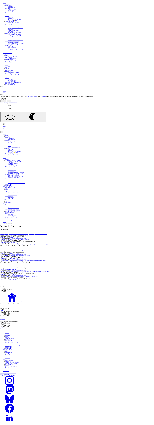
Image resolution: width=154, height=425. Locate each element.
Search (4, 92)
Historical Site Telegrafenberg (13, 22)
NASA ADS (16, 237)
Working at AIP (8, 71)
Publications (7, 8)
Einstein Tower (10, 17)
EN (3, 124)
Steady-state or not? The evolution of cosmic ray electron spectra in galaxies (14, 239)
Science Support (8, 45)
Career (4, 69)
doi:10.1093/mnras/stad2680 (5, 263)
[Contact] (2, 310)
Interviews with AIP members (13, 72)
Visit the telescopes (9, 61)
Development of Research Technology (12, 41)
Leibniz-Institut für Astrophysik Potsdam (8, 373)
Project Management (12, 47)
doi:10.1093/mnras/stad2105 (5, 269)
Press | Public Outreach (7, 53)
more (2, 86)
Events (6, 55)
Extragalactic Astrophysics (10, 33)
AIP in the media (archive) (13, 58)
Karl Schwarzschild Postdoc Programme (13, 82)
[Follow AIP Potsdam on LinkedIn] (9, 421)
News (6, 54)
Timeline (9, 13)
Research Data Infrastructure (13, 42)
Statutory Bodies (11, 6)
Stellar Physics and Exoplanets (13, 30)
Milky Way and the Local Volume (14, 34)
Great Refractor (11, 18)
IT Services (10, 48)
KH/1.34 (5, 283)
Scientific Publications (12, 9)
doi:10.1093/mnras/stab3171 (5, 274)
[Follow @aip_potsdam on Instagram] (9, 384)
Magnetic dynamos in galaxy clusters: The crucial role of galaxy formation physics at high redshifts (19, 250)
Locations (7, 16)
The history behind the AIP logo (14, 15)
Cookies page (43, 96)
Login (4, 89)
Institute (4, 3)
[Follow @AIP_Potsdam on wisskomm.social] (9, 393)
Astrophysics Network (12, 81)
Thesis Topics (10, 79)
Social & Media (5, 99)
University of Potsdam (12, 80)
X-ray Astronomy (11, 37)
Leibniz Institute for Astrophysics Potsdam (8, 102)
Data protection (6, 371)
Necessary (4, 98)
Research (4, 25)
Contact (4, 91)
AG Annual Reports (11, 11)
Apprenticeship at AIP (9, 76)
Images (6, 65)
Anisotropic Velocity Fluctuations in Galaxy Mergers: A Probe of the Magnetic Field (16, 255)
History (6, 12)
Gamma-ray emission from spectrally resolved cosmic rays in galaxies (13, 265)
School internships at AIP (12, 60)
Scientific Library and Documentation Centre (16, 49)
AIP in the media (8, 57)
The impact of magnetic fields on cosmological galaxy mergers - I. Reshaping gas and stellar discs (18, 276)
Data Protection (3, 320)
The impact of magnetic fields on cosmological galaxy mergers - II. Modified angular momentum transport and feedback (23, 260)
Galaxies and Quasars (12, 36)
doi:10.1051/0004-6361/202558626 (7, 237)
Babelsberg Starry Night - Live (13, 56)
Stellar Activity (10, 31)
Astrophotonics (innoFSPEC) (13, 44)
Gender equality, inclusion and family (12, 73)
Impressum (2, 319)
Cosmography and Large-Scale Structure (15, 40)
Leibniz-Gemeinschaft (4, 374)
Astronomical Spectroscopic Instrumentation (16, 43)
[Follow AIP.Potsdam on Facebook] (9, 412)
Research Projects (8, 50)
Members (7, 4)
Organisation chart (11, 7)
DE (3, 123)
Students (7, 78)
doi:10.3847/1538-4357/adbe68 (6, 258)
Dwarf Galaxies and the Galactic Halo (15, 35)
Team (6, 67)
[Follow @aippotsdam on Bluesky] (9, 403)
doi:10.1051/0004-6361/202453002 (7, 247)
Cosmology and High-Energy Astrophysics (16, 38)
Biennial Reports (11, 10)
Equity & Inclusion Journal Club (14, 74)
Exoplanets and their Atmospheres (14, 32)
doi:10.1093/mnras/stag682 (5, 242)
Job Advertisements (9, 70)
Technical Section (11, 46)
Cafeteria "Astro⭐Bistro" (13, 20)
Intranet (4, 88)
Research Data (8, 52)
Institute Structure (8, 5)
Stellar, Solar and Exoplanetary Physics (12, 27)
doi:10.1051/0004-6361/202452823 (7, 253)
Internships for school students (11, 75)
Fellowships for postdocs (10, 84)
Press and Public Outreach (10, 187)
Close (2, 94)
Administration (8, 23)
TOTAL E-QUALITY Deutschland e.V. (8, 375)
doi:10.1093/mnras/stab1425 (5, 279)
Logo (9, 66)
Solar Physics (10, 29)
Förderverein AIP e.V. (9, 24)
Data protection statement (32, 96)
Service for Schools (9, 59)
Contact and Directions (9, 21)
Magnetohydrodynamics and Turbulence (15, 28)
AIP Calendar (7, 68)
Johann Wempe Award (9, 83)
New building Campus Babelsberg (14, 19)
